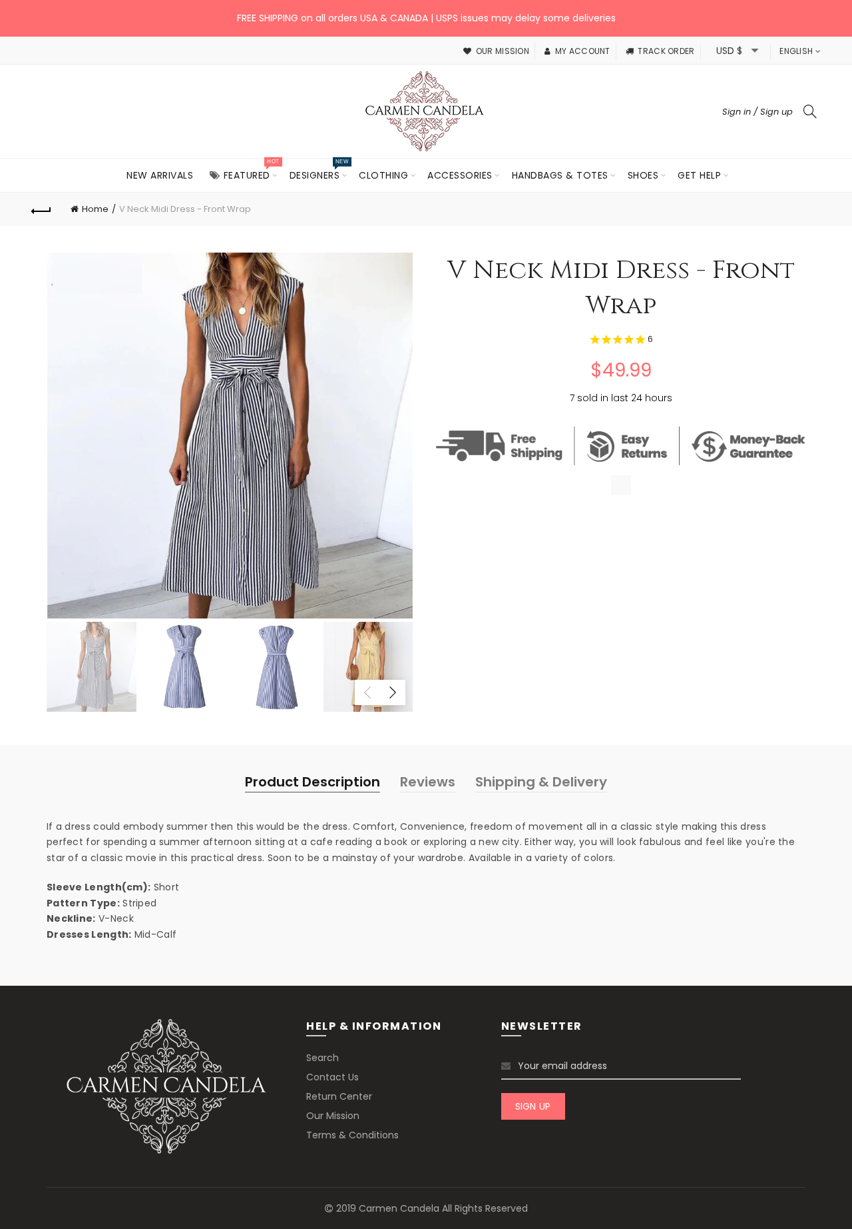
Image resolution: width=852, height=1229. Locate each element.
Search (322, 1057)
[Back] (41, 209)
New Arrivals (159, 175)
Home (95, 209)
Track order (666, 51)
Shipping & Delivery (541, 781)
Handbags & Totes (560, 175)
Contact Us (332, 1077)
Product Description (312, 781)
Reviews (427, 781)
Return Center (339, 1096)
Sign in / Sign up (757, 111)
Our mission (502, 51)
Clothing (383, 175)
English (796, 51)
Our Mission (332, 1115)
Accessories (460, 175)
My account (582, 51)
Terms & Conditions (352, 1135)
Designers (319, 170)
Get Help (699, 175)
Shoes (643, 175)
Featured (251, 170)
